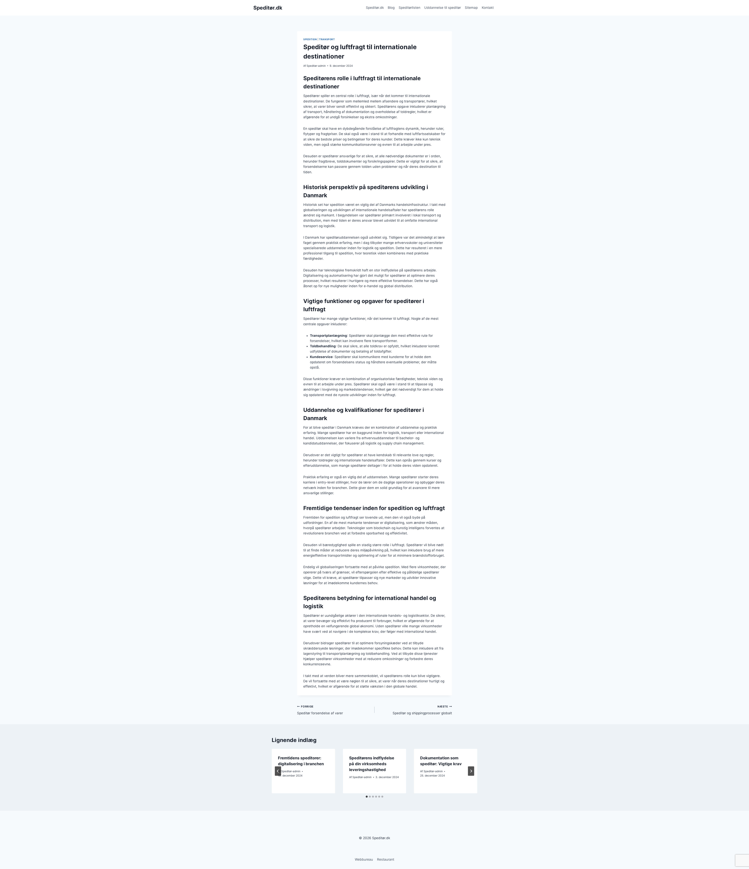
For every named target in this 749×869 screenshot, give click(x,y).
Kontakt (488, 8)
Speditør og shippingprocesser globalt (422, 710)
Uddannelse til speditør (442, 8)
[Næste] (471, 771)
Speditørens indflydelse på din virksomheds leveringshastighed (371, 764)
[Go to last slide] (278, 771)
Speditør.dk (375, 8)
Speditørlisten (409, 8)
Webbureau (364, 859)
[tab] (367, 797)
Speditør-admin (316, 65)
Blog (391, 8)
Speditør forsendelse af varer (320, 710)
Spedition (310, 39)
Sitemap (471, 8)
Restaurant (385, 859)
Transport (327, 39)
